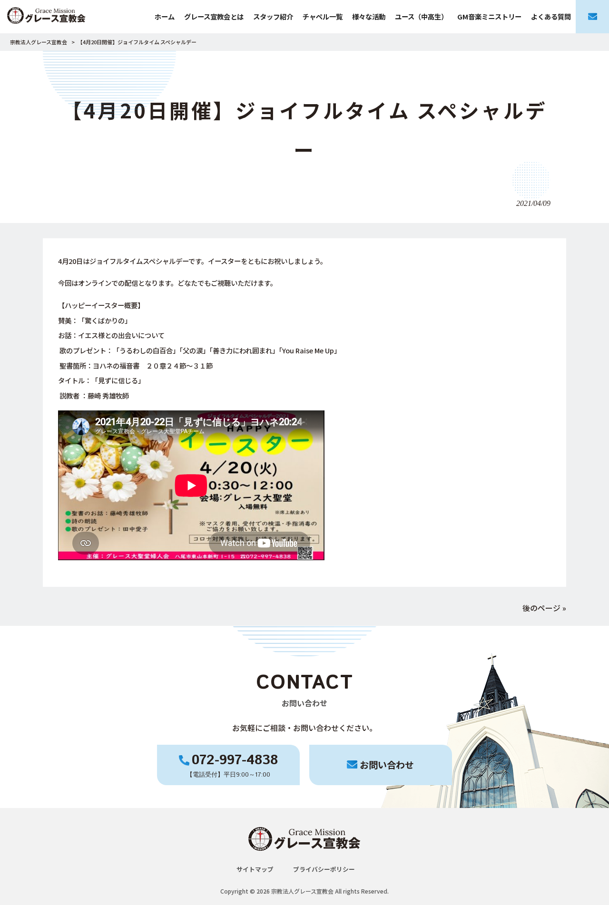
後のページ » (544, 607)
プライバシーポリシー (324, 869)
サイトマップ (255, 869)
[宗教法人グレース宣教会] (46, 16)
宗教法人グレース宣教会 (38, 42)
